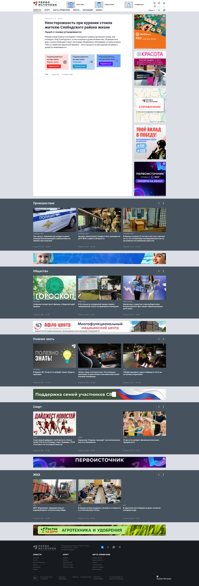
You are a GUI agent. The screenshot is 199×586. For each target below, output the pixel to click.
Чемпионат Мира (68, 567)
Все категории (96, 569)
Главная (65, 558)
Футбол (65, 560)
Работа (35, 565)
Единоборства (67, 562)
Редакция (75, 577)
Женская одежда (97, 567)
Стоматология (97, 565)
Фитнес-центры (97, 558)
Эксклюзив (37, 567)
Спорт (37, 407)
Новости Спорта (68, 565)
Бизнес (35, 569)
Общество (55, 74)
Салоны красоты (97, 560)
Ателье (94, 562)
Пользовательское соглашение (46, 578)
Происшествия (67, 74)
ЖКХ (36, 474)
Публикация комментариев (98, 578)
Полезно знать (43, 339)
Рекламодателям (85, 577)
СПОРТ (35, 560)
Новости (37, 555)
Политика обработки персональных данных (116, 578)
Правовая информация (63, 578)
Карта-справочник (39, 562)
